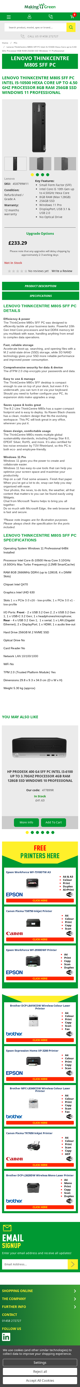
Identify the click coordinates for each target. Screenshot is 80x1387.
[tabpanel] (15, 164)
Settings (40, 1362)
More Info (26, 822)
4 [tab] (42, 832)
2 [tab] (32, 832)
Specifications (41, 296)
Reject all (40, 1371)
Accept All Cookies (40, 1380)
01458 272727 (49, 36)
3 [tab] (37, 832)
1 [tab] (27, 832)
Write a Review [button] (62, 271)
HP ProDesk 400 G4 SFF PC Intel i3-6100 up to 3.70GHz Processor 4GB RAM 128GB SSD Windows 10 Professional (40, 776)
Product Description (40, 286)
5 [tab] (47, 832)
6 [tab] (52, 832)
